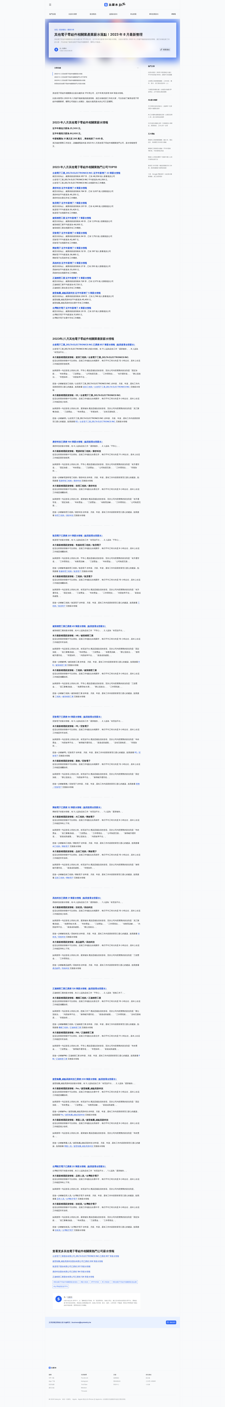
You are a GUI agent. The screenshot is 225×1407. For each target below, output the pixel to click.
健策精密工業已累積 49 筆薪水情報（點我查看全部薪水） (79, 626)
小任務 (148, 1384)
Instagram (84, 1381)
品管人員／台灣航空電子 (67, 1199)
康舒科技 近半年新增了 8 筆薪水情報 (69, 188)
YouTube (84, 1384)
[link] (160, 73)
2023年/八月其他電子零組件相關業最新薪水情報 (69, 80)
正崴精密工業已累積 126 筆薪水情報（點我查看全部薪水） (80, 988)
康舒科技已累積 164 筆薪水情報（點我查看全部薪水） (78, 441)
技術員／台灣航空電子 (64, 1230)
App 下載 (52, 1381)
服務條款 (116, 1378)
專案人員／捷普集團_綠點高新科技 (79, 1146)
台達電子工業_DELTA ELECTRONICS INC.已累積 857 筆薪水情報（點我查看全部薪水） (94, 344)
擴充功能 (51, 1388)
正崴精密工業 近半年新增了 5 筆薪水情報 (71, 278)
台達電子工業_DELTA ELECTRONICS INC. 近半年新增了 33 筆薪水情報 (86, 173)
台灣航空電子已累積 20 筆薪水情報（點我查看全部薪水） (79, 1166)
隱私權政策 (116, 1381)
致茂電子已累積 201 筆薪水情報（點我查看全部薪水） (78, 535)
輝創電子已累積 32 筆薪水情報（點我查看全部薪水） (77, 807)
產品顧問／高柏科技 (61, 968)
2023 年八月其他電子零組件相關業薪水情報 (68, 74)
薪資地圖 (51, 1384)
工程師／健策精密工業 (64, 696)
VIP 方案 (51, 1378)
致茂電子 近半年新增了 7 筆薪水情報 (69, 203)
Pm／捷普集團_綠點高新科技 (72, 1115)
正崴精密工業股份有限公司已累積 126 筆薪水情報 (73, 1277)
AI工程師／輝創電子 (61, 846)
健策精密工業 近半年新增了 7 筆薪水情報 (71, 218)
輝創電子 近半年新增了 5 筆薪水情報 (69, 248)
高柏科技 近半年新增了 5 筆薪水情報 (69, 263)
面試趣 (148, 1378)
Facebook (84, 1378)
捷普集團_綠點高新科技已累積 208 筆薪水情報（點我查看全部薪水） (85, 1079)
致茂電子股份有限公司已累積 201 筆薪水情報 (71, 1266)
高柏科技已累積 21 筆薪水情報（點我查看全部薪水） (77, 898)
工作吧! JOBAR (151, 1381)
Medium (84, 1388)
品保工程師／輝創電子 (64, 878)
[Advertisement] (112, 1344)
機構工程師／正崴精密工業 (70, 1027)
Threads (84, 1391)
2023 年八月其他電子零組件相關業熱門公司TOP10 (70, 77)
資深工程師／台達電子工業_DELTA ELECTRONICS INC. (107, 387)
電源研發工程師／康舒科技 (70, 481)
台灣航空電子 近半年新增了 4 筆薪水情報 (71, 308)
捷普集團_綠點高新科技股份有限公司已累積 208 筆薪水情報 (77, 1261)
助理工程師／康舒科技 (64, 515)
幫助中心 (116, 1384)
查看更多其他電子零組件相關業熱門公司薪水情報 (69, 83)
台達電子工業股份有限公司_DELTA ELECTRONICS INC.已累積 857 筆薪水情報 (85, 1256)
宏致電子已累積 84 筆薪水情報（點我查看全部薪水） (77, 717)
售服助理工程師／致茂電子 (70, 571)
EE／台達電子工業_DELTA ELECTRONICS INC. (95, 421)
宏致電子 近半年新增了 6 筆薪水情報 (69, 233)
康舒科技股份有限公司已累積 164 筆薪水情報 (71, 1271)
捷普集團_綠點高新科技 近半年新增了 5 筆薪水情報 (76, 293)
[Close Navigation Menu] (50, 4)
